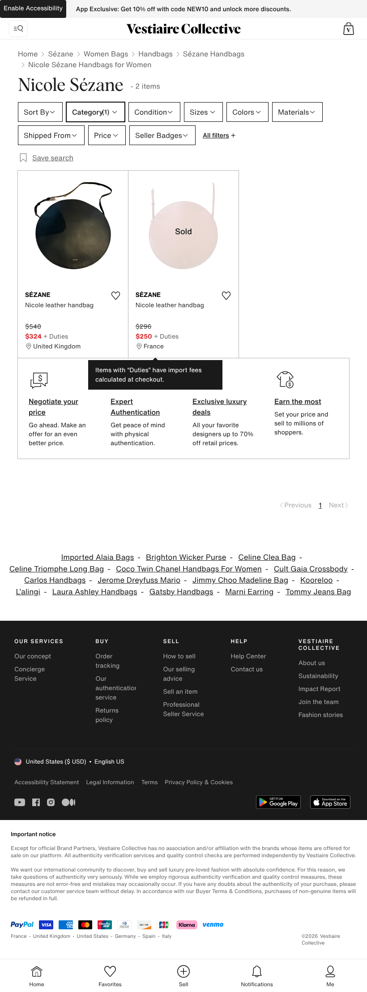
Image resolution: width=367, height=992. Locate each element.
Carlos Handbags (54, 580)
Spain (149, 936)
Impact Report (320, 689)
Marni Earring (249, 591)
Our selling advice (179, 674)
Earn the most (297, 401)
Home (28, 53)
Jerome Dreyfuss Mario (139, 580)
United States (93, 936)
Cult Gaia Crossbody (311, 569)
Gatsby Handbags (181, 591)
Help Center (248, 656)
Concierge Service (29, 674)
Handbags (155, 53)
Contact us (247, 669)
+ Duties (55, 336)
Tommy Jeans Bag (318, 591)
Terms (149, 782)
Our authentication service (116, 688)
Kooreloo (316, 580)
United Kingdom (52, 936)
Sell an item (180, 691)
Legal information (110, 782)
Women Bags (106, 53)
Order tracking (107, 661)
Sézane (60, 53)
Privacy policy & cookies (199, 782)
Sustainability (318, 676)
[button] (348, 28)
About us (312, 663)
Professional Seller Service (183, 709)
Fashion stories (321, 715)
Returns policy (107, 715)
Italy (167, 936)
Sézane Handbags (213, 53)
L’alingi (28, 591)
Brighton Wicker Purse (186, 557)
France (19, 936)
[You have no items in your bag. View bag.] (348, 28)
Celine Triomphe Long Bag (56, 569)
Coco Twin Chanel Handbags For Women (189, 569)
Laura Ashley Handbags (94, 591)
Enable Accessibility (33, 8)
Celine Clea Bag (267, 557)
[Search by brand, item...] (18, 28)
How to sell (179, 656)
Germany (125, 936)
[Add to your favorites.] (116, 295)
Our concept (32, 656)
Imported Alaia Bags (97, 557)
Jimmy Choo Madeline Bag (240, 580)
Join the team (319, 702)
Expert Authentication (135, 406)
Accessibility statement (46, 782)
